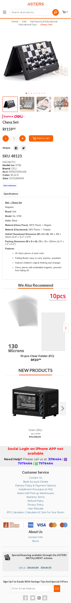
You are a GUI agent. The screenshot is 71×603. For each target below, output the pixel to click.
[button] (64, 60)
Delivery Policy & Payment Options (35, 485)
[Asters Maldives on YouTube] (45, 599)
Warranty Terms (35, 497)
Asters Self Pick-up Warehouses (35, 493)
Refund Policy (35, 500)
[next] (62, 408)
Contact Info (35, 537)
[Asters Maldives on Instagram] (39, 598)
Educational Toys (27, 24)
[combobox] (34, 12)
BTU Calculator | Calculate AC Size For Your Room (35, 512)
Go (57, 588)
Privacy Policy (36, 504)
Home (15, 21)
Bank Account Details (35, 481)
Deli (24, 21)
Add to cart (43, 138)
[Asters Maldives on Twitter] (33, 599)
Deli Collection (9, 186)
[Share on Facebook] (16, 148)
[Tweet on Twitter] (23, 148)
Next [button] (66, 328)
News (35, 541)
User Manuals (35, 508)
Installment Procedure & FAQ (35, 489)
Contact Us (35, 477)
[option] (35, 328)
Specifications (11, 194)
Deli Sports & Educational (43, 21)
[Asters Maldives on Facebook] (26, 599)
